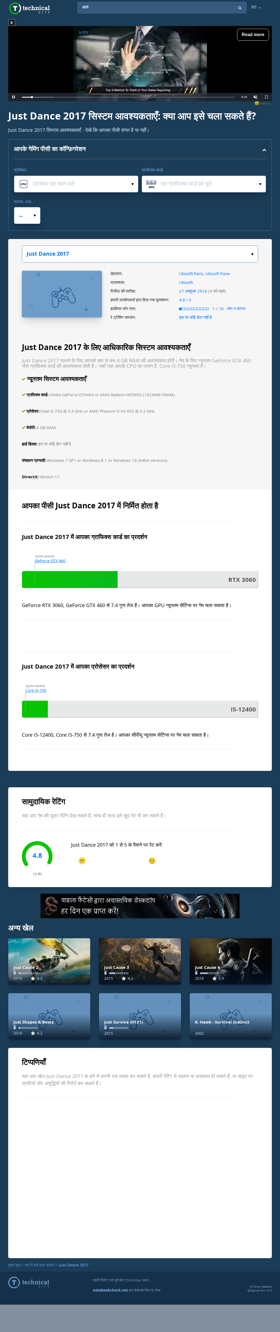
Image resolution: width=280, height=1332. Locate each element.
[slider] (128, 97)
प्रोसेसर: (20, 170)
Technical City (29, 8)
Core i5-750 (35, 690)
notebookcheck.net (110, 1290)
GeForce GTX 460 (50, 560)
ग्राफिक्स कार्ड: (153, 170)
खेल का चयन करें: (140, 254)
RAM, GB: (23, 201)
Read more (253, 34)
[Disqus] (140, 1177)
